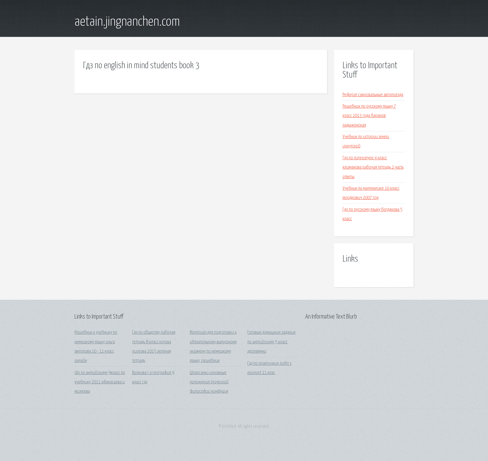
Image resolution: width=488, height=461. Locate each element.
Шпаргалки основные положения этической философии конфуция (209, 382)
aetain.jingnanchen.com (127, 22)
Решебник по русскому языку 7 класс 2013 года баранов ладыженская (369, 116)
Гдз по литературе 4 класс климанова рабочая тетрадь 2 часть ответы (373, 167)
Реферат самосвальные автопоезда (373, 94)
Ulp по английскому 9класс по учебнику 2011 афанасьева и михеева (100, 382)
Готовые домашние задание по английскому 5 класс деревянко (271, 342)
